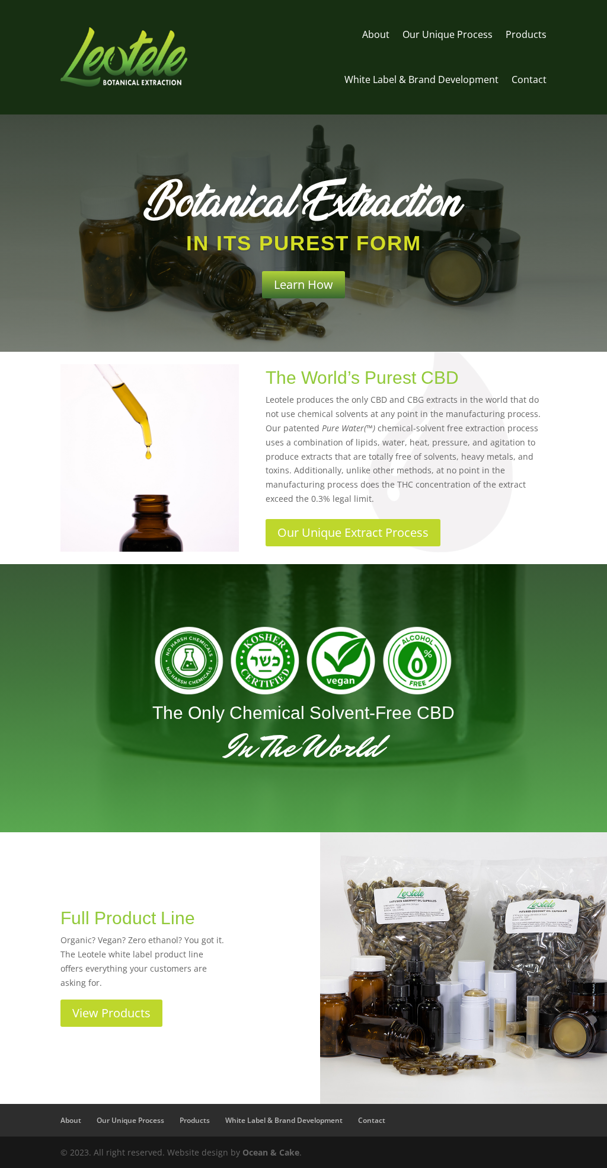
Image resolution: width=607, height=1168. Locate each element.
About (375, 34)
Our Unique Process (447, 34)
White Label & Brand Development (421, 79)
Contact (529, 79)
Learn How (303, 284)
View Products (111, 1013)
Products (526, 34)
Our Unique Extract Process (353, 532)
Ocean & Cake (270, 1152)
